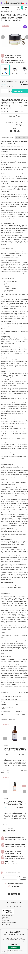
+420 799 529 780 (15, 886)
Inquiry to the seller (22, 122)
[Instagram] (15, 894)
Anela (22, 111)
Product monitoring (21, 125)
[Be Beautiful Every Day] (1, 11)
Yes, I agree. (14, 947)
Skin (12, 11)
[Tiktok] (19, 894)
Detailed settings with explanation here (14, 950)
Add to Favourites (10, 122)
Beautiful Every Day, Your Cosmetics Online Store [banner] (6, 8)
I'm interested (6, 11)
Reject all (14, 944)
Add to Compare (9, 124)
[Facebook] (9, 894)
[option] (15, 37)
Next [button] (24, 738)
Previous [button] (3, 37)
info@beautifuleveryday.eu (15, 883)
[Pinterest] (12, 894)
